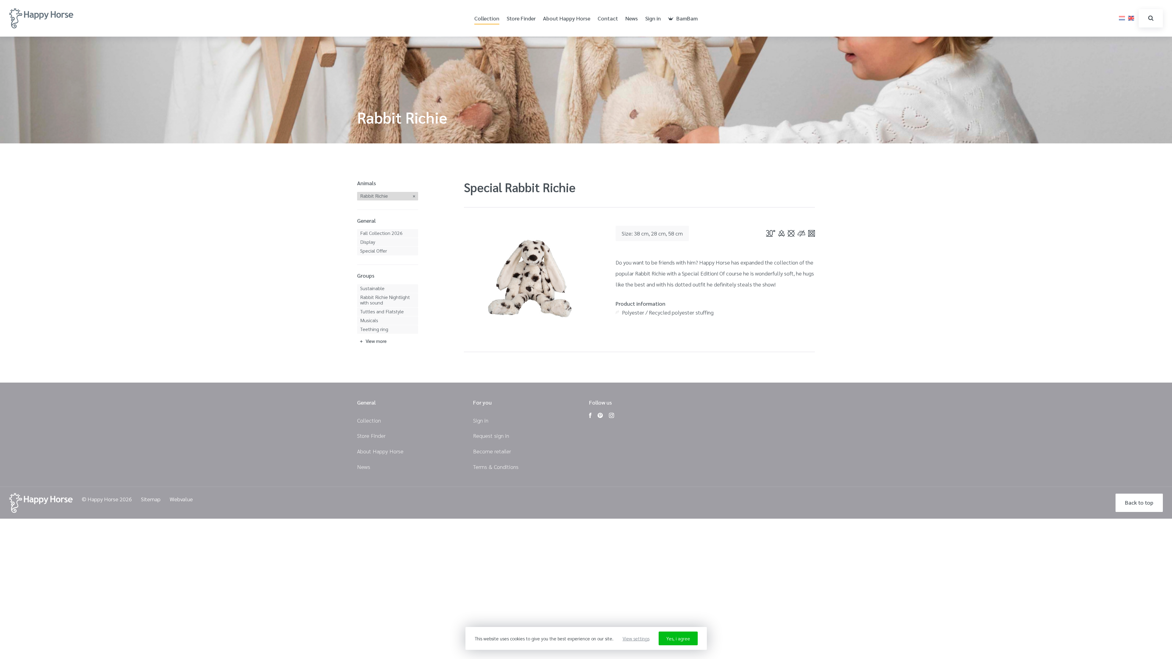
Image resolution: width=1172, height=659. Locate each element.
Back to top (1139, 502)
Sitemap (151, 499)
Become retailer (492, 451)
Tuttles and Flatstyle (382, 311)
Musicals (369, 320)
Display (367, 242)
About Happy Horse (566, 18)
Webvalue (181, 499)
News (631, 18)
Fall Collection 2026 (381, 233)
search (1151, 18)
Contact (608, 18)
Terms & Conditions (496, 466)
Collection (486, 18)
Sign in (653, 18)
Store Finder (521, 18)
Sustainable (372, 288)
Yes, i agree (678, 638)
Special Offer (373, 250)
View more (376, 341)
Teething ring (374, 329)
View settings (636, 638)
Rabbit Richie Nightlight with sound (385, 300)
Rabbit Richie (374, 196)
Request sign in (491, 435)
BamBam (687, 18)
